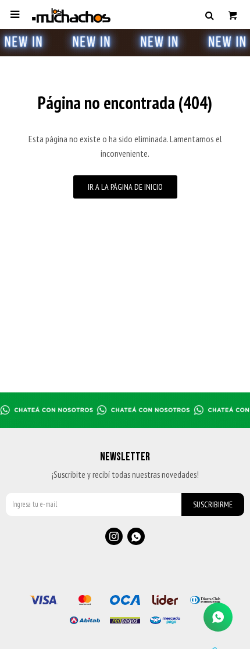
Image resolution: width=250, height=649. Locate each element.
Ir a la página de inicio (125, 187)
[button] (209, 14)
